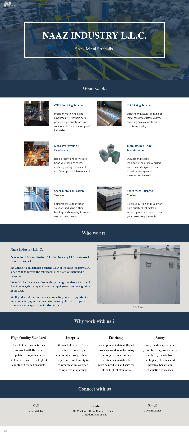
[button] (5, 431)
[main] (94, 40)
